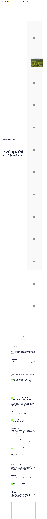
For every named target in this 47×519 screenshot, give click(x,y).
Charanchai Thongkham (8, 139)
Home (2, 1)
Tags (5, 1)
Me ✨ (8, 1)
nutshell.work (23, 1)
